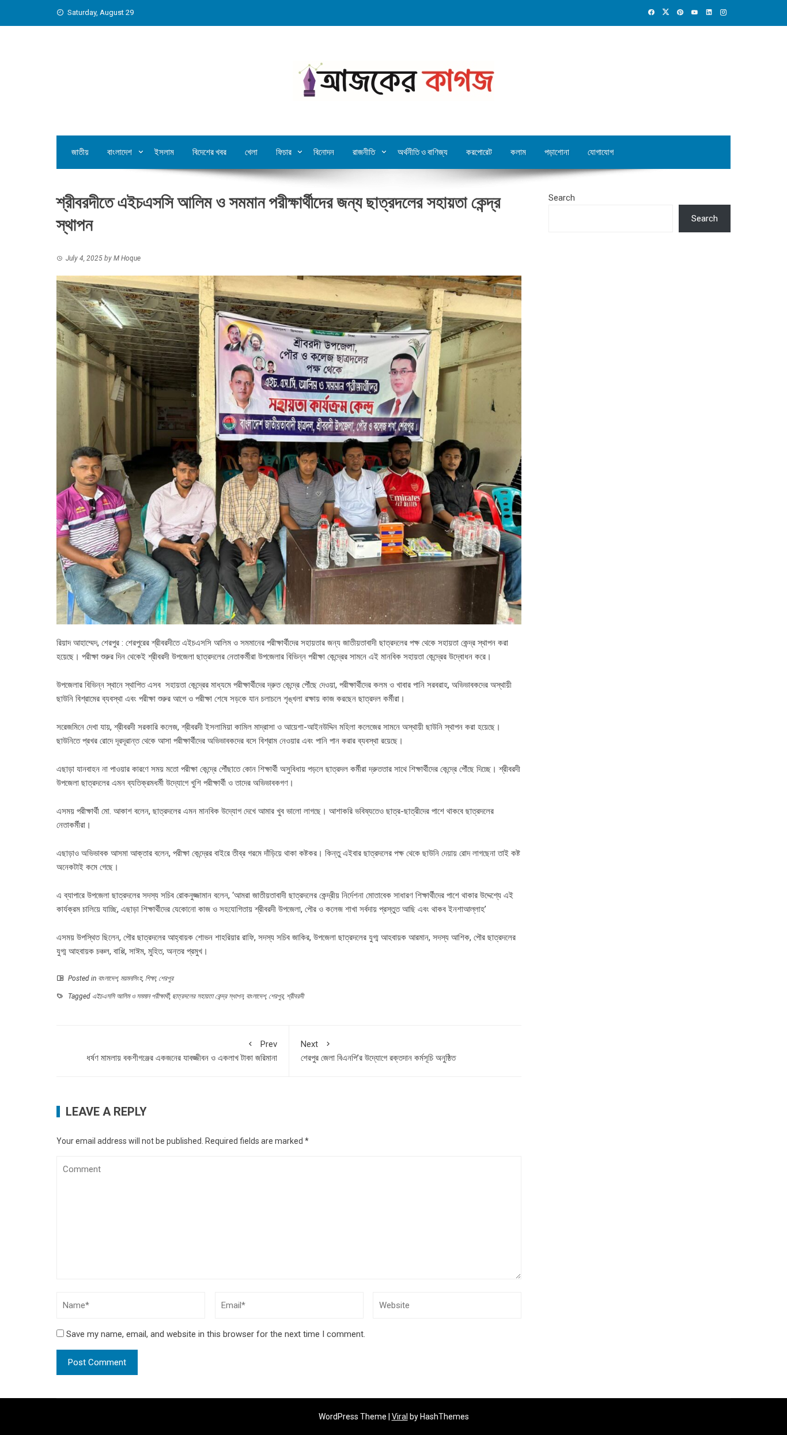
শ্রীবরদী (295, 996)
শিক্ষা (150, 978)
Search (561, 198)
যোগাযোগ (601, 152)
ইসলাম (164, 152)
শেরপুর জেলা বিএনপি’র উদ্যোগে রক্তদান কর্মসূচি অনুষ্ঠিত (379, 1051)
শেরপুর (165, 978)
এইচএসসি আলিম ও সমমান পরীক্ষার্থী (130, 996)
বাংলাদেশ (119, 152)
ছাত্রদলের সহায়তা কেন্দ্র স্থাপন (207, 996)
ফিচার (284, 152)
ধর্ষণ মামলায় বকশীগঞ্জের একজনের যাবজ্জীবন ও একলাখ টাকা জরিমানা (181, 1051)
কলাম (518, 152)
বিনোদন (323, 152)
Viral (400, 1416)
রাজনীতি (364, 152)
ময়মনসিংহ (131, 978)
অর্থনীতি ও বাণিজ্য (423, 152)
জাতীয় (80, 152)
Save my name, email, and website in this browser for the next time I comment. (215, 1334)
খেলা (251, 152)
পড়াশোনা (556, 152)
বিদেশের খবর (209, 152)
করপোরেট (479, 152)
